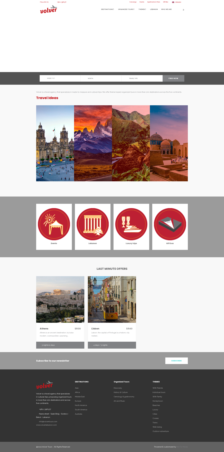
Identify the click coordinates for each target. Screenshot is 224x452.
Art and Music (119, 401)
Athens (44, 328)
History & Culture (121, 392)
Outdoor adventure (161, 431)
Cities (155, 414)
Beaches (156, 405)
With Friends (158, 388)
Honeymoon (158, 401)
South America (81, 410)
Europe (78, 401)
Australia (78, 414)
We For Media (182, 447)
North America (81, 405)
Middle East (80, 397)
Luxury (155, 410)
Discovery (118, 388)
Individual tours (159, 392)
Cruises (156, 418)
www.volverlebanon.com (46, 425)
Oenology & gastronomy (124, 397)
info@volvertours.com (48, 422)
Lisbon (95, 328)
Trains (155, 423)
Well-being (157, 427)
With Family (157, 397)
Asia (76, 388)
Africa (77, 392)
